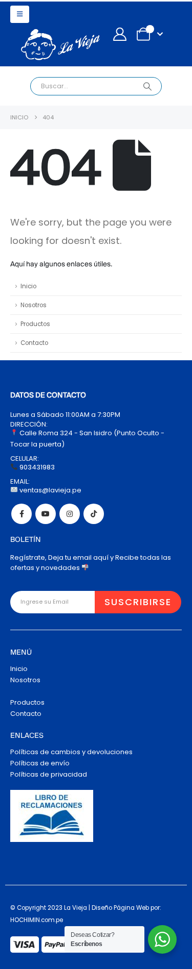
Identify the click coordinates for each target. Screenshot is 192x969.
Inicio (28, 286)
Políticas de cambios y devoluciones (71, 752)
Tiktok (93, 514)
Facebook (21, 514)
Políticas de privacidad (48, 774)
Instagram (69, 514)
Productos (35, 324)
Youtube (45, 514)
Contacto (34, 343)
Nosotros (33, 305)
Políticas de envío (40, 763)
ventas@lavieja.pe (49, 490)
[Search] (147, 86)
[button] (19, 14)
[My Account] (119, 34)
